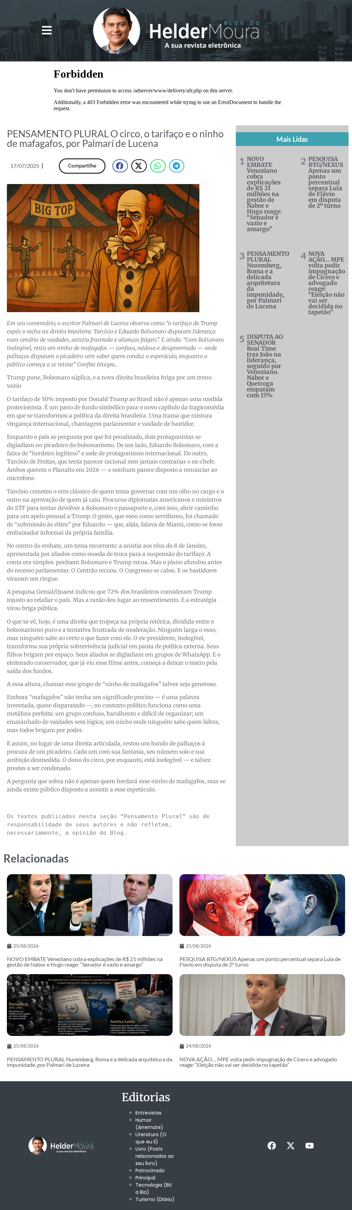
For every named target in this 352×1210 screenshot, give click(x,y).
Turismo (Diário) (155, 1199)
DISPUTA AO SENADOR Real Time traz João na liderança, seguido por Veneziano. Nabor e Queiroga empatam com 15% (265, 366)
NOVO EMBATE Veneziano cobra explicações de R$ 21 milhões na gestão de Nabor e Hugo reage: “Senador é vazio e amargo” (264, 194)
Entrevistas (148, 1112)
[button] (47, 30)
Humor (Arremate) (149, 1124)
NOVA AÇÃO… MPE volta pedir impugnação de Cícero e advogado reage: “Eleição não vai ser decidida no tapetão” (326, 283)
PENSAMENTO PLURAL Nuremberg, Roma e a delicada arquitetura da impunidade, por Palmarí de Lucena (268, 280)
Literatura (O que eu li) (150, 1138)
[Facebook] (271, 1145)
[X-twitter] (290, 1145)
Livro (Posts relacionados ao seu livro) (154, 1156)
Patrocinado (150, 1170)
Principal (145, 1177)
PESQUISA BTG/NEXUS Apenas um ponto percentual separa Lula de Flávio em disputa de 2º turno (325, 182)
